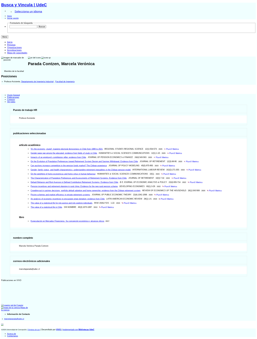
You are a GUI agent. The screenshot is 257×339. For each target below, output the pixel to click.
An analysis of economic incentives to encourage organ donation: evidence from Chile (68, 199)
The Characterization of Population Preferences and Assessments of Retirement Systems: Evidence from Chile (79, 178)
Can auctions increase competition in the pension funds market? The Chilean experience (69, 165)
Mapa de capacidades (17, 53)
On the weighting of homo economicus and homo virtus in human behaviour (63, 174)
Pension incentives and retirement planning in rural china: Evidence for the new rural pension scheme (74, 186)
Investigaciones (14, 50)
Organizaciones (14, 47)
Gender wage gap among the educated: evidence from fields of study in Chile (64, 153)
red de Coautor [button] (16, 305)
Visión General (13, 95)
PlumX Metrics (172, 149)
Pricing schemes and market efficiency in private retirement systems (60, 195)
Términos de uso (34, 330)
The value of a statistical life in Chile (46, 207)
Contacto (11, 99)
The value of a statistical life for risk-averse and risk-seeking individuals (61, 203)
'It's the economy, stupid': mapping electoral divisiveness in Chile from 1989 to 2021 (67, 149)
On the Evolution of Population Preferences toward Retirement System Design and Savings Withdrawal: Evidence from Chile (84, 161)
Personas (11, 44)
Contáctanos (12, 336)
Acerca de (11, 334)
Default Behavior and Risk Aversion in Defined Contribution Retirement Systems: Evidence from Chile (74, 182)
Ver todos (11, 102)
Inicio (9, 16)
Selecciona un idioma (28, 11)
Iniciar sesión (13, 18)
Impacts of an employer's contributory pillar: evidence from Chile (58, 157)
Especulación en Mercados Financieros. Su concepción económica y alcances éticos (67, 221)
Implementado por (78, 329)
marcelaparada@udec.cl (14, 319)
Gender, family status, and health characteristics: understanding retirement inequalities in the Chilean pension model (81, 170)
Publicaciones (13, 97)
